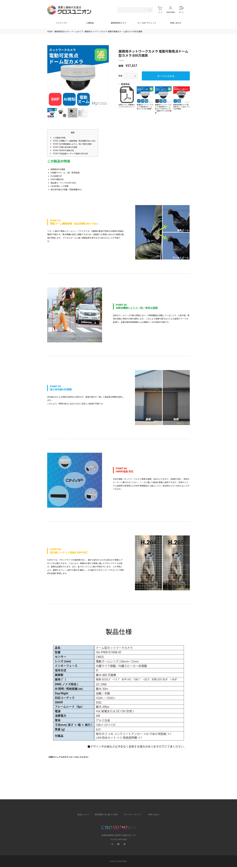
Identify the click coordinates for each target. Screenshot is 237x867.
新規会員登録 (171, 12)
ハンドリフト (61, 22)
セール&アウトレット (147, 22)
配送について (83, 814)
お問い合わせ (175, 22)
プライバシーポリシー (132, 814)
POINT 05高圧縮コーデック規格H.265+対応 (70, 153)
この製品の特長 (59, 137)
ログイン (181, 12)
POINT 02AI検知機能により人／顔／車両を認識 (72, 144)
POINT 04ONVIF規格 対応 (63, 150)
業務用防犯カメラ (118, 22)
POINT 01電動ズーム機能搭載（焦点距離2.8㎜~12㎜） (75, 140)
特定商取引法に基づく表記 (106, 814)
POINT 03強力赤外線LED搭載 (65, 147)
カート (160, 12)
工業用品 (90, 22)
